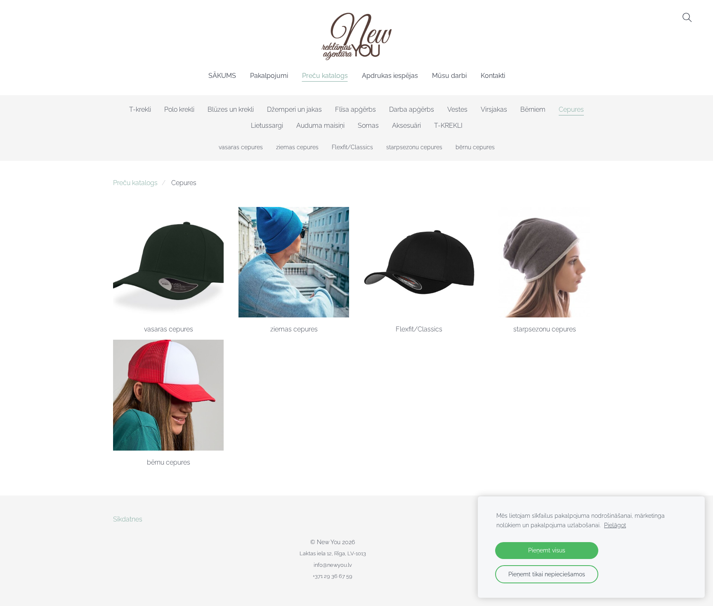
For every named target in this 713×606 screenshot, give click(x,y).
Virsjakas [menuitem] (494, 109)
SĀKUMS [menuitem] (222, 76)
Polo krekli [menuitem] (179, 109)
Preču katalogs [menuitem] (325, 76)
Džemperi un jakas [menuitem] (294, 109)
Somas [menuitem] (368, 125)
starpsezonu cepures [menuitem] (414, 147)
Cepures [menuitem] (571, 109)
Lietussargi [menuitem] (267, 125)
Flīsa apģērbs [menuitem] (355, 109)
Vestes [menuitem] (457, 109)
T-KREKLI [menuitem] (448, 125)
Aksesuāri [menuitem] (406, 125)
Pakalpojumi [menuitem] (269, 76)
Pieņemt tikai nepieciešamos (546, 574)
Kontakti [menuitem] (493, 76)
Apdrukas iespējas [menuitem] (390, 76)
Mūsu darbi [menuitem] (449, 76)
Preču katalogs (135, 183)
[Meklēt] (687, 17)
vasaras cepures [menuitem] (241, 147)
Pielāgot (615, 524)
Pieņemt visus (546, 550)
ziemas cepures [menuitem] (297, 147)
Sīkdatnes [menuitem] (127, 519)
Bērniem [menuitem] (532, 109)
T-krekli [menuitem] (140, 109)
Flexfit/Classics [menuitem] (352, 147)
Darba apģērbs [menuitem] (411, 109)
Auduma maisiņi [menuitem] (320, 125)
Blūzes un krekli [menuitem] (231, 109)
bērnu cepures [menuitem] (475, 147)
